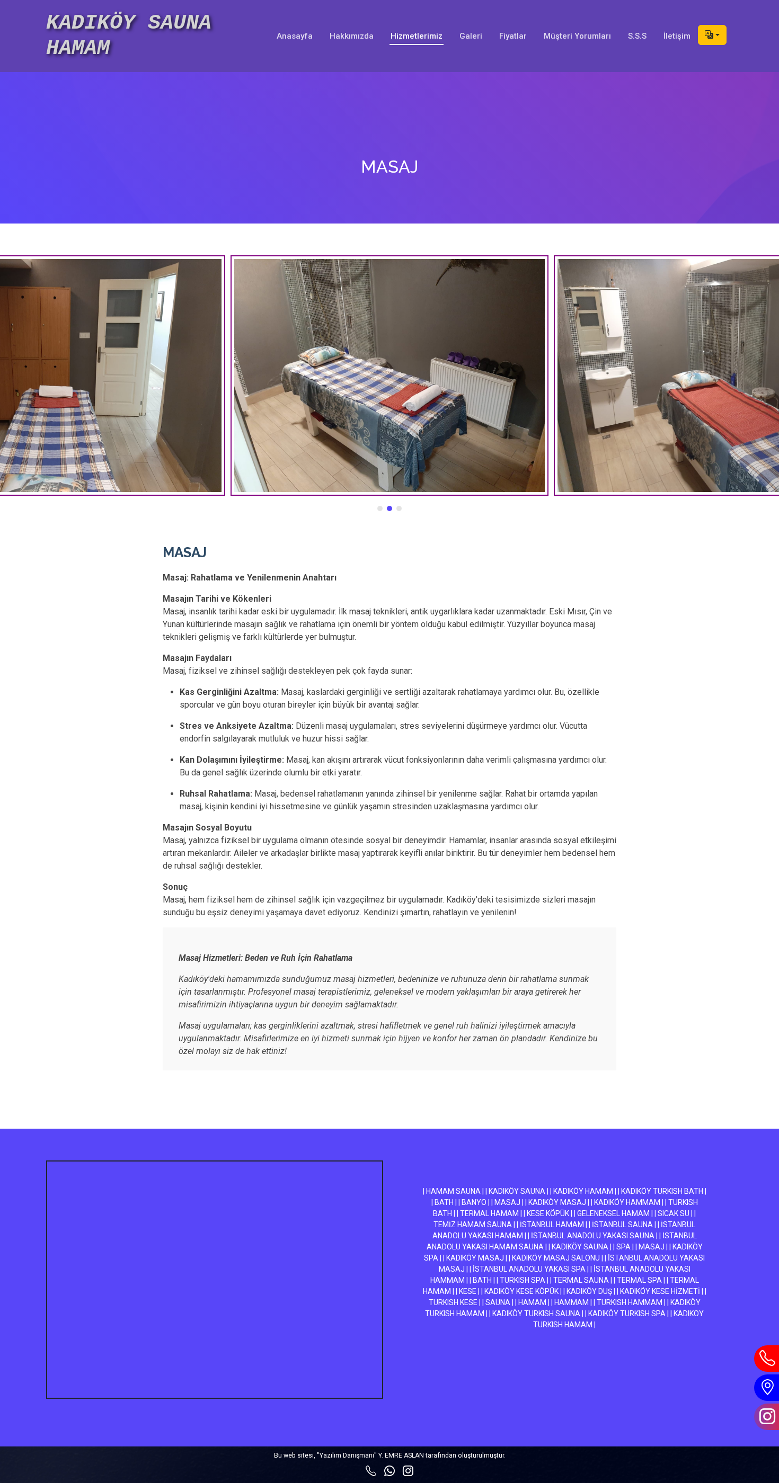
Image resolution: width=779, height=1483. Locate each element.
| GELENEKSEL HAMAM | (613, 1213)
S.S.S (637, 36)
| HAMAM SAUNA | (453, 1191)
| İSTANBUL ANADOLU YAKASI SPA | (529, 1269)
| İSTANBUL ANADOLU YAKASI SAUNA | (593, 1235)
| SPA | (623, 1247)
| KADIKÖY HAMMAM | (627, 1202)
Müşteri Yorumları (577, 36)
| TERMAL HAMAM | (489, 1213)
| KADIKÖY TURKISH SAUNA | (536, 1313)
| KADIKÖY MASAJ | (557, 1202)
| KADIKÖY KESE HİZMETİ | (660, 1291)
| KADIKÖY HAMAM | (583, 1191)
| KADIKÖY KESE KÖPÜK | (521, 1291)
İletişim (677, 36)
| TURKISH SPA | (522, 1280)
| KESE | (468, 1291)
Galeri (470, 36)
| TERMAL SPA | (639, 1280)
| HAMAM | (532, 1302)
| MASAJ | (507, 1202)
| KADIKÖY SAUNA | (516, 1191)
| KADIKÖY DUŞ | (589, 1291)
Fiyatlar (513, 36)
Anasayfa (295, 36)
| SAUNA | (498, 1302)
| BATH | (444, 1202)
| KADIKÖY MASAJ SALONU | (556, 1258)
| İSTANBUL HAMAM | (552, 1224)
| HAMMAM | (571, 1302)
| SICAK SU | (673, 1213)
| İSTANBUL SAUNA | (622, 1224)
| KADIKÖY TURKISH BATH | (662, 1191)
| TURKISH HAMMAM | (630, 1302)
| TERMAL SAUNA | (581, 1280)
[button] (380, 508)
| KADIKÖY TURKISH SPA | (627, 1313)
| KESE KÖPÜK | (548, 1213)
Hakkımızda (352, 36)
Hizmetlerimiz (416, 36)
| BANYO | (474, 1202)
